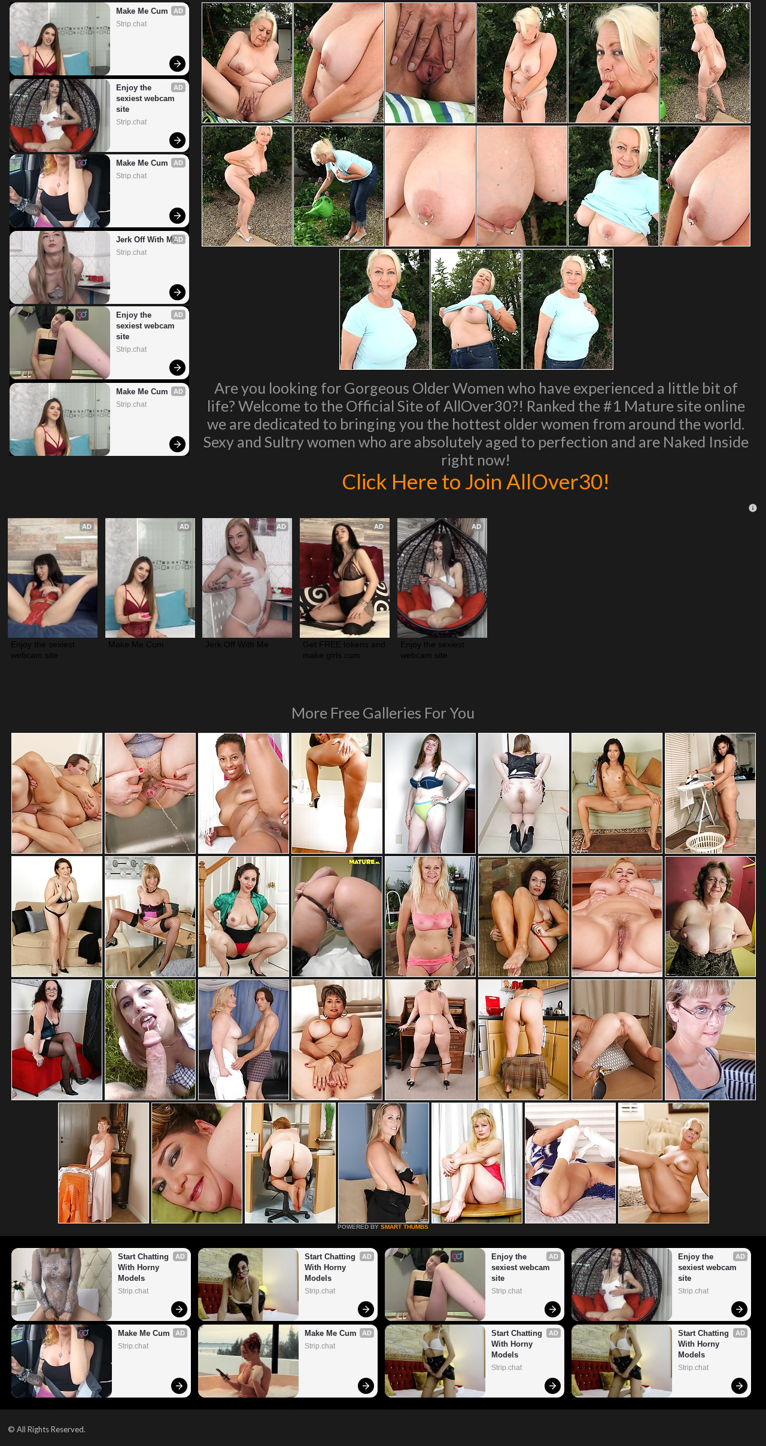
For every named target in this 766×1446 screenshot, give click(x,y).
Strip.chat (131, 24)
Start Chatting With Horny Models (144, 1267)
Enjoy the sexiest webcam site (146, 98)
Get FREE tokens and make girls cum (345, 650)
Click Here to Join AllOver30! (476, 481)
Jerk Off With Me (146, 239)
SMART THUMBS (404, 1226)
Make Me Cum (142, 11)
